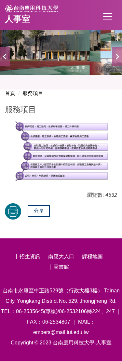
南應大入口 (61, 256)
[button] (5, 56)
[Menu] (107, 16)
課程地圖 (92, 256)
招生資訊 (30, 256)
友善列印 (13, 211)
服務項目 (32, 93)
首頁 (10, 93)
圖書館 (61, 267)
